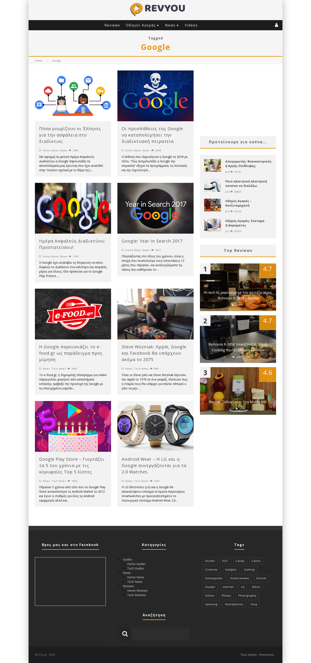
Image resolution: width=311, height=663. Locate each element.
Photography (247, 595)
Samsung (211, 604)
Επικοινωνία (266, 654)
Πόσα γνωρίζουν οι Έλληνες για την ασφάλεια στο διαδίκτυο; (70, 135)
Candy (240, 561)
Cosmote (211, 569)
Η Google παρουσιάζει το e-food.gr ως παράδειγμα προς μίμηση (71, 353)
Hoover (261, 578)
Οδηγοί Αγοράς (141, 25)
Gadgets (231, 569)
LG (243, 587)
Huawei (210, 587)
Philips (226, 595)
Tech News (59, 368)
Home (38, 60)
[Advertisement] (238, 100)
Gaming (249, 569)
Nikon (256, 587)
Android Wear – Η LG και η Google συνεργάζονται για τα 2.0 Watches (154, 465)
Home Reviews (137, 591)
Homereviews (239, 578)
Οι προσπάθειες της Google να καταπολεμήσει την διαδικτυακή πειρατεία (152, 135)
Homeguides (214, 578)
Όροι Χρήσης (249, 654)
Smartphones (234, 604)
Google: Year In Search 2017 (152, 241)
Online (209, 595)
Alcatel (210, 561)
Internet (228, 587)
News (170, 25)
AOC (225, 561)
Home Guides (136, 564)
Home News (51, 150)
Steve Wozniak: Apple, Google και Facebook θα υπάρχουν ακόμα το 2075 (154, 353)
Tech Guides (135, 568)
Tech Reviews (136, 595)
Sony (254, 604)
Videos (191, 25)
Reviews (112, 25)
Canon (256, 561)
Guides (127, 559)
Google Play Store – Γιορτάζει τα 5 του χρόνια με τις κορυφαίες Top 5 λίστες (71, 465)
